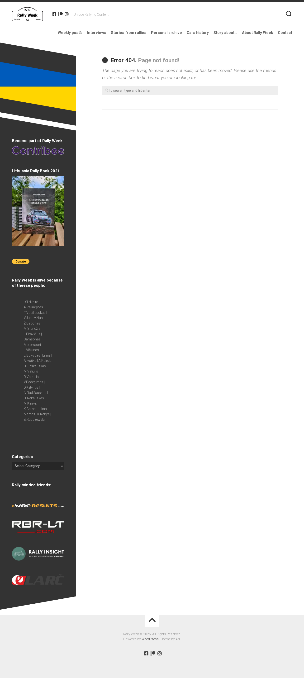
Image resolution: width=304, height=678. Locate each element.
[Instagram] (67, 14)
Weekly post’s (70, 32)
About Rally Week (257, 32)
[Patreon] (60, 14)
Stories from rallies (128, 32)
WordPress (150, 639)
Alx (178, 639)
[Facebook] (54, 14)
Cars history (198, 32)
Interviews (96, 32)
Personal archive (166, 32)
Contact (285, 32)
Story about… (225, 32)
